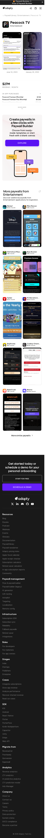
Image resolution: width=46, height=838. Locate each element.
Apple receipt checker (11, 559)
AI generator (7, 590)
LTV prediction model (11, 782)
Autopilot (6, 598)
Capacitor (6, 730)
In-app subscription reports (13, 569)
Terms (4, 807)
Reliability (6, 625)
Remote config (8, 608)
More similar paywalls (20, 435)
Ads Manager (7, 786)
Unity (4, 734)
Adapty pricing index (10, 551)
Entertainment (24, 15)
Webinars (6, 529)
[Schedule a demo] (35, 8)
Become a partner (9, 825)
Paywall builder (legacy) (12, 587)
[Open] (40, 8)
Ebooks (5, 522)
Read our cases (8, 698)
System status (8, 818)
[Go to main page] (8, 8)
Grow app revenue (9, 688)
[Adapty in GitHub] (27, 503)
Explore (22, 142)
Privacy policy (8, 811)
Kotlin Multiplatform (10, 726)
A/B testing (7, 594)
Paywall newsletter (10, 548)
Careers (5, 803)
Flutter (5, 719)
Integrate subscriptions (11, 684)
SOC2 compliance (9, 821)
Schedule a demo (22, 487)
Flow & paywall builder (11, 583)
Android (5, 712)
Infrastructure (9, 614)
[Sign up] (30, 8)
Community (7, 573)
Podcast (5, 526)
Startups (5, 667)
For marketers (8, 650)
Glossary (5, 537)
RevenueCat (7, 751)
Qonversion (7, 758)
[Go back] (3, 16)
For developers (8, 646)
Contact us (7, 800)
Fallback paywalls (9, 629)
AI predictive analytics (11, 779)
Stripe (4, 737)
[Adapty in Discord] (22, 503)
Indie (4, 663)
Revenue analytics (9, 771)
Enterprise (6, 674)
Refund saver (7, 633)
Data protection (9, 814)
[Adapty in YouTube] (32, 503)
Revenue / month (10, 87)
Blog (4, 518)
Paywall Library (10, 15)
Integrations (7, 636)
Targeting (6, 601)
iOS (3, 708)
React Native (7, 716)
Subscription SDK (9, 618)
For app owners (8, 653)
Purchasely (6, 755)
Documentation (8, 540)
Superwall (6, 762)
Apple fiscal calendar (10, 555)
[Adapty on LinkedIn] (17, 503)
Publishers (6, 671)
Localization (7, 605)
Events (5, 533)
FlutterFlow (7, 723)
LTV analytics (8, 775)
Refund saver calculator (12, 566)
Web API (6, 741)
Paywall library (8, 544)
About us (6, 796)
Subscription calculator (11, 562)
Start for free (22, 479)
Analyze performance (11, 691)
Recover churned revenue (12, 695)
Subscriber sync (8, 622)
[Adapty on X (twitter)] (12, 503)
